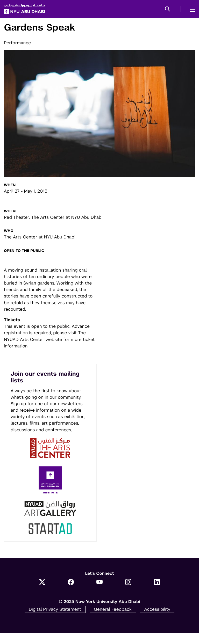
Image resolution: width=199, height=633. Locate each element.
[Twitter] (42, 582)
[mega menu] (191, 9)
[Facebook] (70, 582)
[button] (167, 9)
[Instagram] (128, 582)
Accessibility (157, 609)
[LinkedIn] (157, 582)
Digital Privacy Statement (55, 609)
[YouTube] (99, 582)
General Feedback (113, 609)
